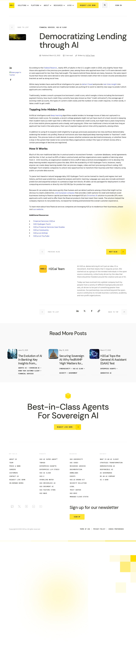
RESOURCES (58, 5)
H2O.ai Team (90, 55)
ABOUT (46, 5)
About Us (13, 459)
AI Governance (106, 473)
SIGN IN (118, 5)
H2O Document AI (47, 486)
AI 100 (69, 5)
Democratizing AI (107, 466)
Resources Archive (78, 466)
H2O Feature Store (47, 490)
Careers (12, 469)
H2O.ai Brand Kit (77, 480)
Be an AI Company (107, 476)
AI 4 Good (104, 480)
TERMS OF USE (85, 529)
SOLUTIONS (22, 5)
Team (11, 463)
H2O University (76, 459)
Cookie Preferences (116, 529)
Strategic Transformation (111, 463)
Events (72, 476)
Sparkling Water (47, 480)
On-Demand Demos (16, 483)
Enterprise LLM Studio (49, 469)
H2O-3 (42, 476)
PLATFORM (35, 5)
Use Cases (74, 463)
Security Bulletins (78, 483)
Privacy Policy (99, 529)
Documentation (76, 469)
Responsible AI (106, 469)
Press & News (15, 466)
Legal (72, 486)
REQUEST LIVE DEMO (88, 5)
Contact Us (14, 476)
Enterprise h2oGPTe (48, 466)
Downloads (74, 473)
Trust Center (75, 490)
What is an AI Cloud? (109, 459)
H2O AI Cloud (45, 473)
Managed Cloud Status (79, 497)
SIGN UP (77, 517)
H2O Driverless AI (47, 483)
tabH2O (42, 463)
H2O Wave (43, 493)
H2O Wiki (73, 493)
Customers (13, 473)
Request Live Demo (17, 480)
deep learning (56, 115)
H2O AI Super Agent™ (48, 459)
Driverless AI (92, 195)
